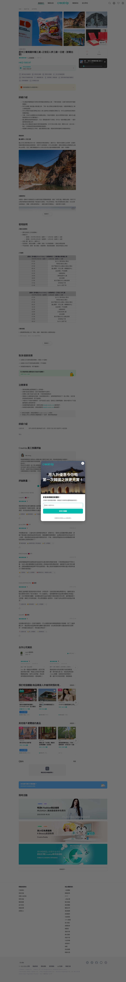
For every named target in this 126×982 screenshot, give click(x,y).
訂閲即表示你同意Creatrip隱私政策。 (63, 518)
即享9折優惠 (63, 511)
